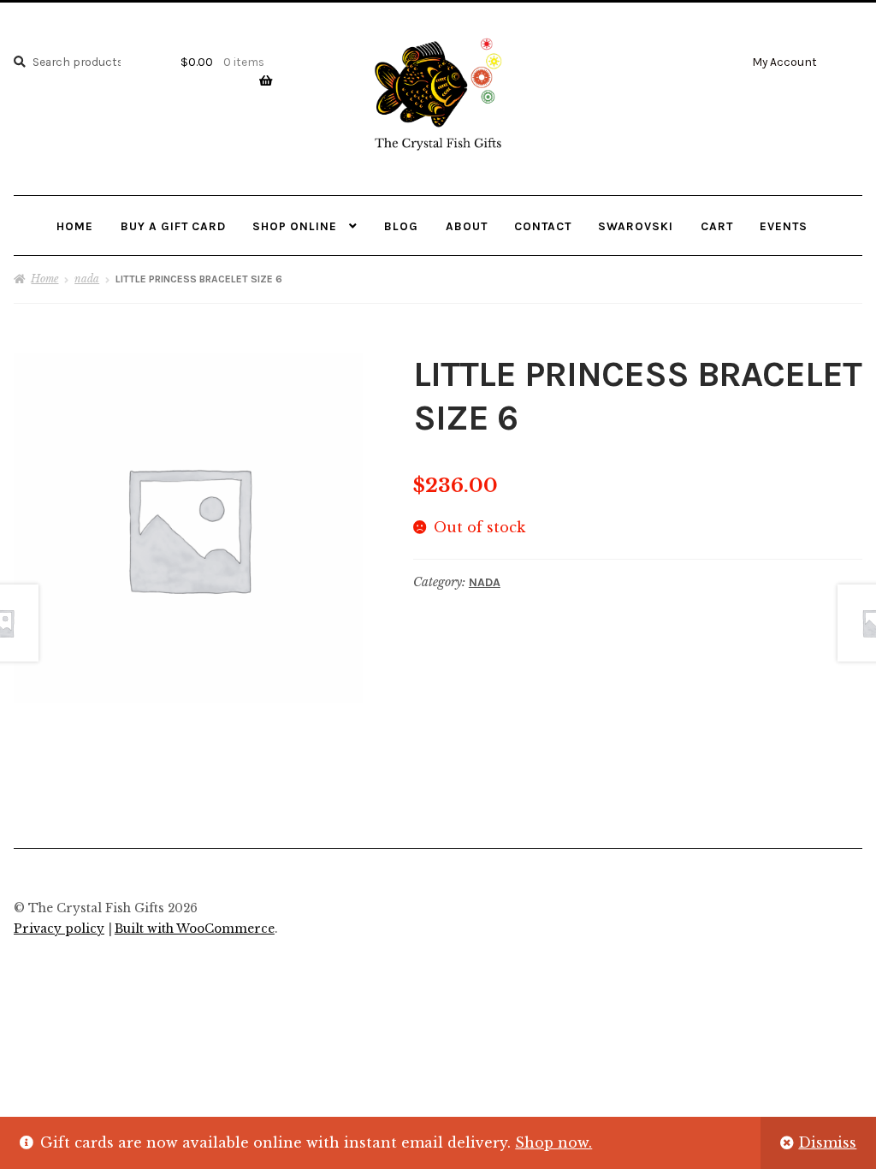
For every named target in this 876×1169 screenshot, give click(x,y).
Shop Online (294, 226)
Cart (717, 226)
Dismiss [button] (827, 1142)
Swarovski (635, 226)
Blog (401, 226)
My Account (784, 61)
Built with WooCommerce (195, 929)
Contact (542, 226)
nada (86, 278)
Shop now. (553, 1142)
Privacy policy (59, 929)
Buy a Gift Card (173, 226)
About (467, 226)
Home (74, 226)
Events (784, 226)
